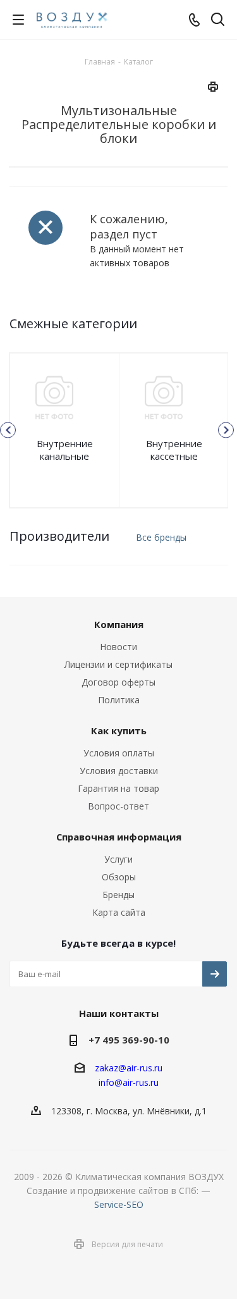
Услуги (118, 859)
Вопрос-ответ (118, 806)
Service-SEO (118, 1204)
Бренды (118, 895)
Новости (118, 647)
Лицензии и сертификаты (118, 664)
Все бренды (161, 537)
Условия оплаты (118, 753)
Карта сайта (118, 912)
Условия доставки (119, 771)
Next (226, 430)
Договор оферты (118, 682)
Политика (119, 700)
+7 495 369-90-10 (128, 1039)
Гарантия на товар (118, 788)
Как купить (119, 730)
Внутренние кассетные (174, 449)
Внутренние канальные (65, 449)
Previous (8, 430)
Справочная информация (118, 836)
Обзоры (119, 877)
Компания (118, 624)
